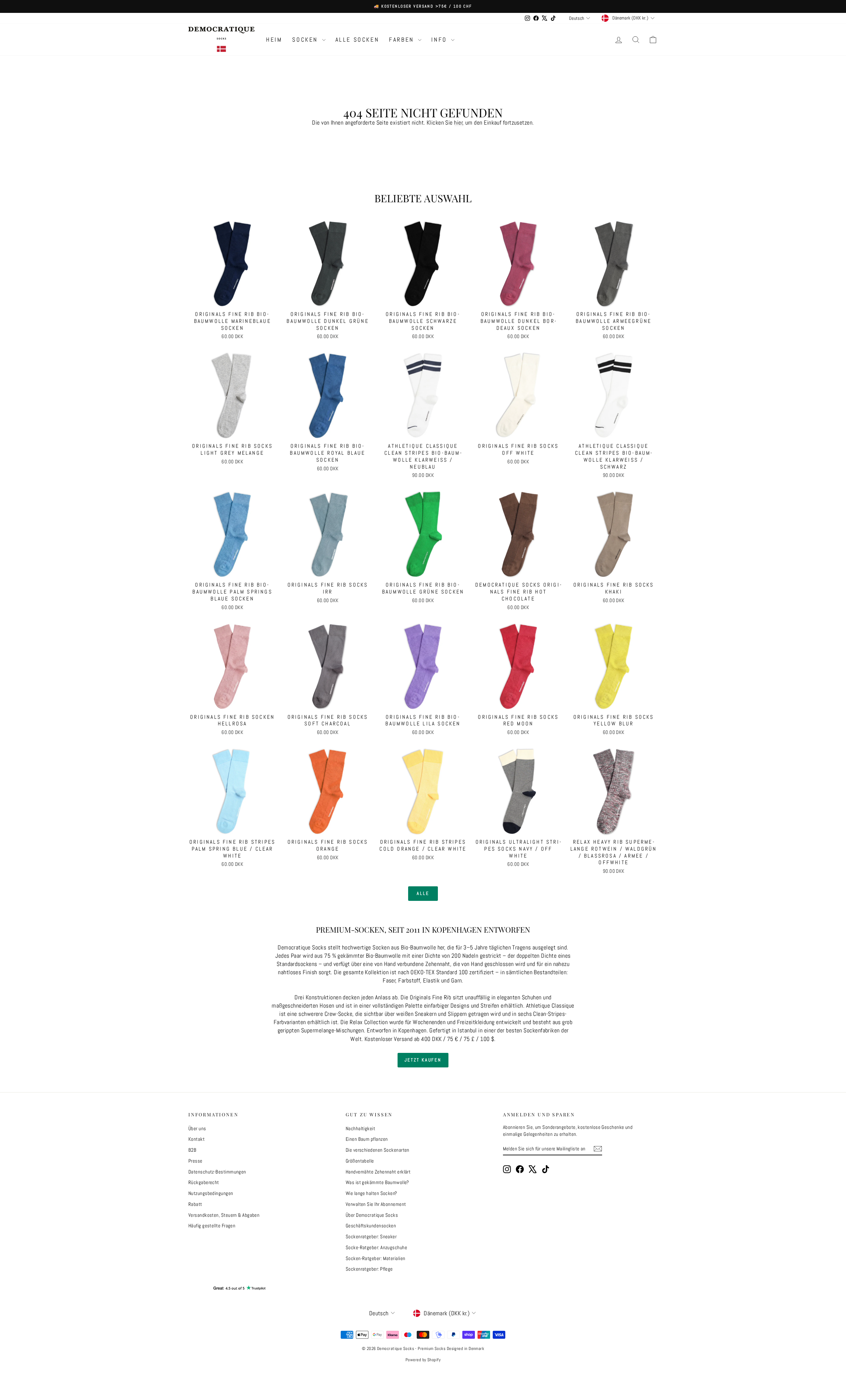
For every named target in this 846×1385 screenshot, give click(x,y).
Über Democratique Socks (372, 1215)
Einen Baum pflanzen (367, 1139)
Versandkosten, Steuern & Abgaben (223, 1215)
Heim (274, 39)
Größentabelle (360, 1161)
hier (458, 122)
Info (440, 39)
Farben (402, 39)
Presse (195, 1161)
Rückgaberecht (203, 1182)
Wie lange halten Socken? (371, 1193)
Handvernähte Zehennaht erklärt (378, 1172)
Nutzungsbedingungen (210, 1193)
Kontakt (196, 1139)
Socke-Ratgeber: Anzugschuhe (376, 1247)
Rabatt (195, 1204)
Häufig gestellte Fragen (211, 1225)
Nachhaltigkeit (360, 1128)
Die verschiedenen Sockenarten (377, 1150)
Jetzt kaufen (423, 1060)
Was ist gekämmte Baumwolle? (377, 1182)
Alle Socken (357, 39)
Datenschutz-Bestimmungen (217, 1172)
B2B (192, 1150)
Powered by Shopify (423, 1360)
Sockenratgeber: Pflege (369, 1269)
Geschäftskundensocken (371, 1225)
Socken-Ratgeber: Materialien (375, 1258)
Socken (306, 39)
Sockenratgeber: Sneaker (371, 1236)
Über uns (197, 1128)
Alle (423, 893)
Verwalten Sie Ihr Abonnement (376, 1204)
